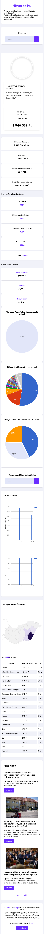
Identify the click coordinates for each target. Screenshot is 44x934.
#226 (22, 245)
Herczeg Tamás (22, 273)
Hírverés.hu (21, 6)
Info (32, 923)
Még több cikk (22, 895)
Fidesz (22, 286)
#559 (22, 205)
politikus (25, 255)
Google (16, 908)
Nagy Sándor (22, 299)
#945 (22, 218)
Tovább (9, 790)
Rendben (22, 928)
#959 (22, 232)
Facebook (8, 908)
